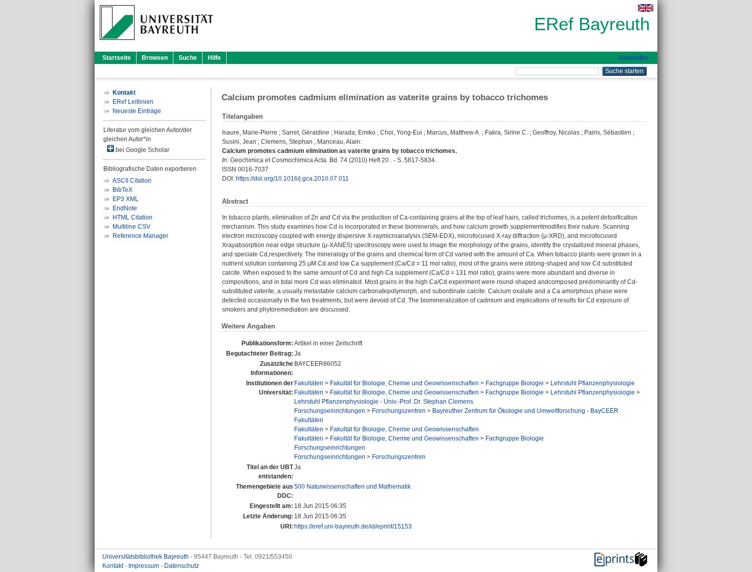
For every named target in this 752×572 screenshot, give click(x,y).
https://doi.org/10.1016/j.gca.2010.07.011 (292, 178)
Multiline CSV (131, 226)
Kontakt (113, 565)
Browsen (155, 57)
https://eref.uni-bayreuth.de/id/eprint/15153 (353, 526)
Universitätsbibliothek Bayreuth (146, 556)
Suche (188, 57)
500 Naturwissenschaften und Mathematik (352, 486)
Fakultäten (308, 383)
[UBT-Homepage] (156, 43)
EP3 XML (126, 199)
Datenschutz (181, 565)
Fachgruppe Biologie (514, 383)
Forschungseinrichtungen (329, 410)
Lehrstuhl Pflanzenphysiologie (592, 383)
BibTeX (122, 189)
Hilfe (214, 57)
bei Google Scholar (141, 149)
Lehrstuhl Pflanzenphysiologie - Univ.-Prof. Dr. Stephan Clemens (383, 401)
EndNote (125, 208)
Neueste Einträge (137, 111)
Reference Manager (140, 235)
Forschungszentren (399, 410)
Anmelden (633, 57)
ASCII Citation (132, 180)
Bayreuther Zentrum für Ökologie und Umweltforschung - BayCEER (525, 410)
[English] (645, 8)
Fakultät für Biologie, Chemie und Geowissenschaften (404, 383)
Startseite (116, 57)
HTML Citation (132, 217)
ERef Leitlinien (133, 101)
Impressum (144, 565)
